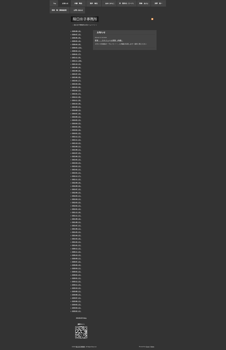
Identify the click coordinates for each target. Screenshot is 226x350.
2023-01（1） (76, 173)
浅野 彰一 (158, 3)
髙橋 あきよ (143, 3)
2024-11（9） (76, 100)
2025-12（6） (76, 57)
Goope (147, 346)
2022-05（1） (76, 196)
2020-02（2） (76, 275)
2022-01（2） (76, 209)
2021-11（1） (76, 215)
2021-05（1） (76, 232)
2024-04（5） (76, 123)
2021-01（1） (76, 245)
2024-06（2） (76, 117)
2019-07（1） (76, 298)
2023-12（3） (76, 136)
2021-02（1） (76, 242)
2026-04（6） (76, 44)
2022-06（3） (76, 192)
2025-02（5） (76, 90)
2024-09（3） (76, 107)
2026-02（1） (76, 51)
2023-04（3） (76, 163)
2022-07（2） (76, 189)
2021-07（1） (76, 225)
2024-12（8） (76, 97)
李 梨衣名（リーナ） (127, 3)
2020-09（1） (76, 258)
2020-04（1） (76, 268)
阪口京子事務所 (80, 346)
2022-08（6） (76, 186)
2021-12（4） (76, 212)
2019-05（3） (76, 304)
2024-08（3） (76, 110)
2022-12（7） (76, 176)
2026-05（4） (76, 41)
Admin (152, 346)
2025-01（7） (76, 94)
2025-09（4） (76, 67)
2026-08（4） (76, 31)
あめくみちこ (109, 3)
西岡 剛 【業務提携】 (59, 10)
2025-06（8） (76, 77)
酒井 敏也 (93, 3)
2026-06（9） (76, 38)
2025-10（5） (76, 64)
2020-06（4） (76, 265)
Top (54, 3)
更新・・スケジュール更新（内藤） (109, 40)
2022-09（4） (76, 183)
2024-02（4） (76, 130)
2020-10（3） (76, 255)
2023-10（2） (76, 143)
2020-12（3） (76, 248)
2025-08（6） (76, 71)
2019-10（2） (76, 288)
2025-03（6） (76, 87)
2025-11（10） (77, 61)
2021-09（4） (76, 219)
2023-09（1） (76, 146)
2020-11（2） (76, 252)
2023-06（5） (76, 156)
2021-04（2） (76, 235)
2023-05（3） (76, 159)
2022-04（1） (76, 199)
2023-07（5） (76, 153)
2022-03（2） (76, 202)
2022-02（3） (76, 206)
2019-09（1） (76, 291)
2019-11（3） (76, 285)
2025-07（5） (76, 74)
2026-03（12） (77, 47)
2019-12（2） (76, 281)
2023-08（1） (76, 150)
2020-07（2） (76, 262)
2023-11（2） (76, 140)
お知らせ (64, 3)
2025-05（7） (76, 80)
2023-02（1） (76, 169)
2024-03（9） (76, 127)
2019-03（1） (76, 311)
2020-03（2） (76, 271)
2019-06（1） (76, 301)
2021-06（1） (76, 229)
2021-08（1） (76, 222)
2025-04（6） (76, 84)
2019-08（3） (76, 295)
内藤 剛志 (78, 3)
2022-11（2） (76, 179)
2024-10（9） (76, 103)
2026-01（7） (76, 54)
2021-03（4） (76, 239)
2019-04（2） (76, 308)
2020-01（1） (76, 278)
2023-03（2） (76, 166)
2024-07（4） (76, 113)
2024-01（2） (76, 133)
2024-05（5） (76, 120)
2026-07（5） (76, 34)
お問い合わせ (77, 10)
